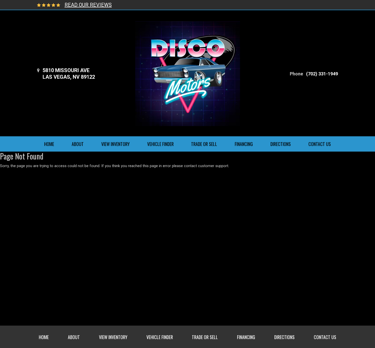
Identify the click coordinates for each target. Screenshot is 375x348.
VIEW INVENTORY (115, 144)
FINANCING (244, 144)
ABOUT (78, 144)
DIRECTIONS (280, 144)
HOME (49, 144)
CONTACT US (319, 144)
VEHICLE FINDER (160, 144)
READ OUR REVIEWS (88, 5)
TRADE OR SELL (204, 144)
